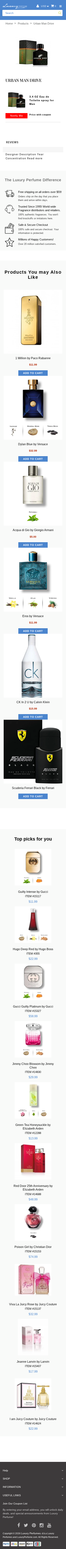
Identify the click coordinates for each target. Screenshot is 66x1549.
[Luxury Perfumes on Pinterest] (32, 1525)
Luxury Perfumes (31, 1533)
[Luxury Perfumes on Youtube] (48, 1525)
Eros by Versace (33, 616)
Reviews (12, 142)
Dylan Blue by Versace (33, 444)
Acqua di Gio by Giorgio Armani (33, 530)
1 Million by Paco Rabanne (33, 358)
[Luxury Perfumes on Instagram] (40, 1525)
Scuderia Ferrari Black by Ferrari (33, 788)
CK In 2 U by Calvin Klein (33, 702)
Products (23, 23)
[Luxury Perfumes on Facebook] (17, 1525)
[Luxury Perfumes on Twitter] (24, 1525)
